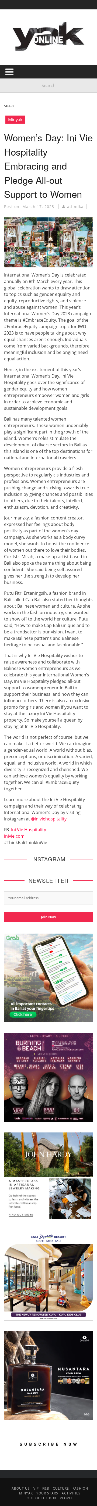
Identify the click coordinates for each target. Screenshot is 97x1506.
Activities (71, 1493)
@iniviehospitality (49, 819)
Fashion (80, 1488)
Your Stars (47, 1493)
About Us (21, 1488)
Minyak (15, 120)
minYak (26, 1493)
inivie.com (14, 836)
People (66, 1498)
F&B (45, 1488)
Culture (61, 1488)
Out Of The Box (41, 1498)
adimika (75, 206)
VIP (36, 1488)
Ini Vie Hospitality (28, 830)
